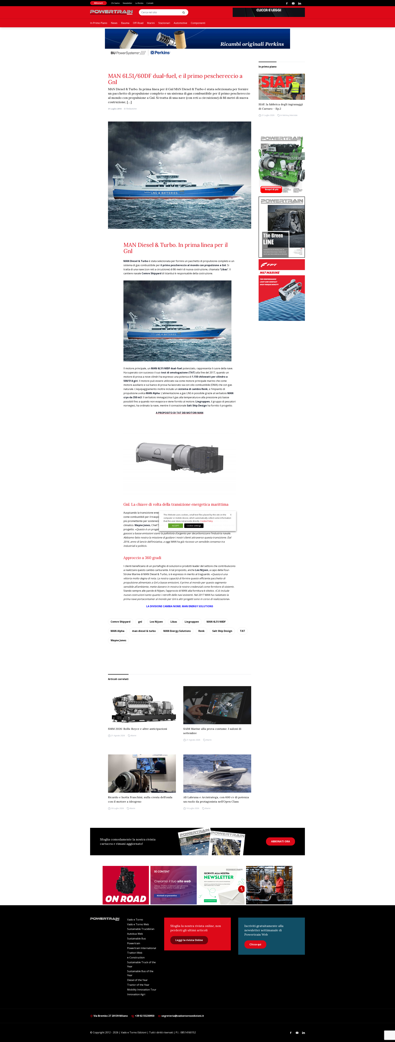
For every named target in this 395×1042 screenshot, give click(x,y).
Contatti (149, 3)
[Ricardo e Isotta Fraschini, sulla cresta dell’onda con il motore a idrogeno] (142, 773)
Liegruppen (192, 621)
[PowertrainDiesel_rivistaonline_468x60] (269, 12)
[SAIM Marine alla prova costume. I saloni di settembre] (217, 705)
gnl (140, 621)
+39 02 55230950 (144, 1015)
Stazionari (164, 23)
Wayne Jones (118, 640)
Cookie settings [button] (194, 525)
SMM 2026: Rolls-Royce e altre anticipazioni (137, 729)
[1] (221, 885)
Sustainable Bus (136, 938)
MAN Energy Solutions (177, 631)
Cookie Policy (206, 521)
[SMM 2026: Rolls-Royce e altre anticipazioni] (142, 705)
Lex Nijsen (156, 621)
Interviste (293, 115)
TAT (242, 631)
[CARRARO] (269, 885)
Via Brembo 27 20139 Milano (110, 1015)
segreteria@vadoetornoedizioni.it (182, 1015)
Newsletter (127, 3)
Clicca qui (255, 944)
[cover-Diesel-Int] (282, 227)
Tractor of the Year (138, 984)
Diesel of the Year (137, 980)
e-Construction (136, 957)
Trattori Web (134, 952)
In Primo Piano (98, 23)
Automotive (180, 23)
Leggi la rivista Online (189, 940)
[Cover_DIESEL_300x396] (282, 164)
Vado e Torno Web (138, 924)
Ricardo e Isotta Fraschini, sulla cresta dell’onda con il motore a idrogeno (140, 799)
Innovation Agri (136, 994)
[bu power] (197, 42)
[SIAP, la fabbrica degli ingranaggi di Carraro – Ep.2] (282, 87)
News (114, 23)
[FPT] (282, 290)
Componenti (198, 23)
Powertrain (133, 943)
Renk (201, 631)
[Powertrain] (111, 12)
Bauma (125, 23)
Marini (151, 23)
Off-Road (138, 23)
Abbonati (98, 3)
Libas (173, 621)
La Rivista (139, 3)
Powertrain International (141, 948)
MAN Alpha (117, 631)
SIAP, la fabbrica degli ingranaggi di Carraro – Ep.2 (281, 106)
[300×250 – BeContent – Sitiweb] (173, 885)
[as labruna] (126, 885)
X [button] (230, 514)
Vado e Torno (135, 919)
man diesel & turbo (144, 631)
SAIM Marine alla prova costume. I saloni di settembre (212, 731)
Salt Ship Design (222, 631)
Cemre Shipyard (120, 621)
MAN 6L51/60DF (216, 621)
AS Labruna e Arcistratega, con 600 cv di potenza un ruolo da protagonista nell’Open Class (216, 799)
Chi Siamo (115, 3)
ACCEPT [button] (175, 525)
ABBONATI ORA (280, 841)
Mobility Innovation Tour (141, 989)
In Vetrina (284, 115)
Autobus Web (135, 933)
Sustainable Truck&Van (140, 929)
